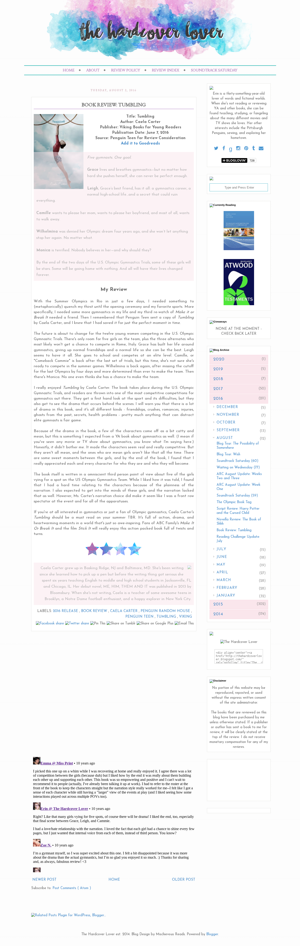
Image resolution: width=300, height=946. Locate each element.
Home (114, 880)
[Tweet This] (77, 623)
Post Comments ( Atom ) (71, 888)
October (226, 422)
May (221, 565)
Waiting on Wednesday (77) (238, 467)
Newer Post (44, 880)
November (228, 415)
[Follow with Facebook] (223, 148)
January (226, 595)
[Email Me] (261, 148)
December (227, 407)
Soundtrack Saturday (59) (237, 495)
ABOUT (92, 70)
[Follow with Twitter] (216, 148)
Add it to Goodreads (140, 143)
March (224, 580)
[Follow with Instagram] (238, 148)
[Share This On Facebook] (50, 623)
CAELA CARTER (124, 611)
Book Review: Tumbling (234, 530)
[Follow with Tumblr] (253, 148)
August (225, 438)
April (222, 572)
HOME (69, 70)
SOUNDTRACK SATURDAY (214, 70)
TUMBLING (167, 617)
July (221, 549)
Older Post (183, 880)
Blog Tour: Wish (228, 454)
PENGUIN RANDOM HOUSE (166, 611)
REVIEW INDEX (165, 70)
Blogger (212, 934)
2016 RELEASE (66, 611)
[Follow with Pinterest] (246, 148)
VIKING (185, 617)
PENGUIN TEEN (140, 617)
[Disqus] (113, 692)
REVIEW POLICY (125, 70)
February (227, 588)
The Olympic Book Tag (234, 502)
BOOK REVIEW (94, 611)
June (222, 557)
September (228, 430)
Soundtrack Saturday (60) (238, 461)
